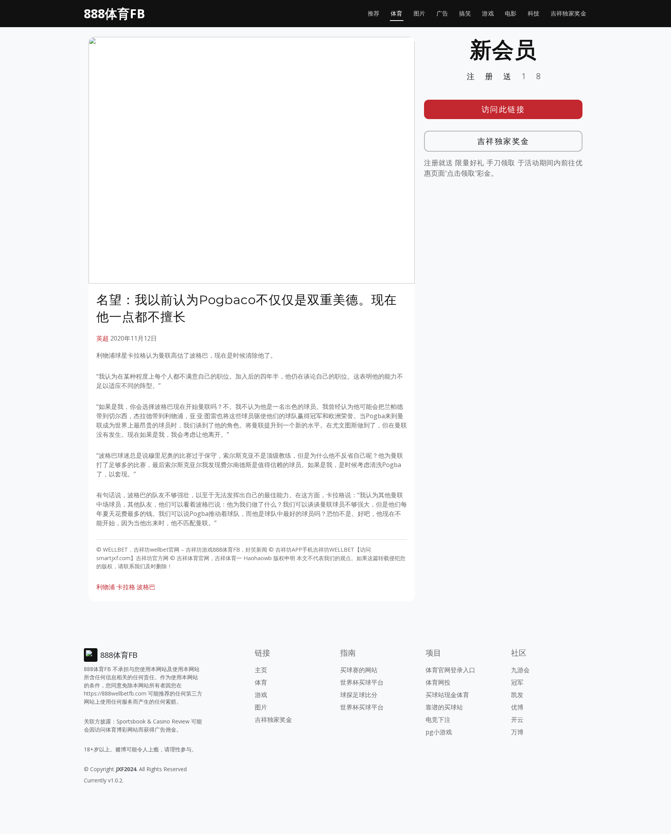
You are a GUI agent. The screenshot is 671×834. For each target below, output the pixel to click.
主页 (261, 670)
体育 (397, 13)
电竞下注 (438, 719)
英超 (102, 338)
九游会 (520, 670)
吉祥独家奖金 (568, 13)
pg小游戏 (439, 732)
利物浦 (105, 587)
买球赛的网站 (358, 670)
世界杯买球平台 (362, 682)
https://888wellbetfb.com (115, 693)
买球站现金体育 (447, 694)
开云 (517, 719)
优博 (517, 707)
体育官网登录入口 (450, 670)
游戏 (488, 13)
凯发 (517, 694)
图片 (420, 13)
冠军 (517, 682)
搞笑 (465, 13)
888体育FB (114, 13)
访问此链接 (503, 109)
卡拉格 (125, 587)
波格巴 (146, 587)
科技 (534, 13)
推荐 (374, 13)
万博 (517, 732)
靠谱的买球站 (444, 707)
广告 (442, 13)
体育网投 (438, 682)
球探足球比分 (358, 694)
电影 (511, 13)
